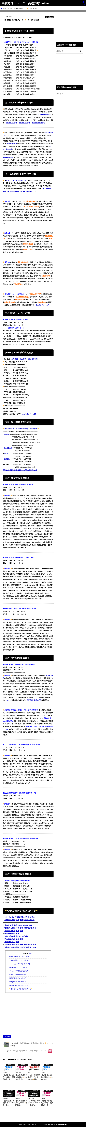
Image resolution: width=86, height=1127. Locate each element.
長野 (6, 931)
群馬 (13, 928)
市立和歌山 (17, 319)
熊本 (17, 944)
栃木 (10, 928)
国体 (29, 917)
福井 (21, 931)
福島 (30, 925)
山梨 (21, 928)
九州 (32, 920)
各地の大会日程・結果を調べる (21, 989)
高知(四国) (20, 557)
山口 (21, 939)
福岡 (6, 944)
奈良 (13, 936)
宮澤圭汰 (7, 459)
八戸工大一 (37, 726)
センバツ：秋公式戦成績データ (16, 180)
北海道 (7, 925)
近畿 (21, 920)
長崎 (13, 944)
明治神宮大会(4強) (38, 123)
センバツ (9, 700)
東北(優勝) (23, 359)
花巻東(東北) (8, 484)
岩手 (15, 925)
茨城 (6, 928)
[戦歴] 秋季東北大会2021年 (18, 982)
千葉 (25, 928)
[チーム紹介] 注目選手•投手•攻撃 (19, 964)
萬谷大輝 (7, 434)
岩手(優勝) (15, 359)
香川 (6, 942)
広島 (10, 939)
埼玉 (17, 928)
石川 (17, 931)
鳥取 (13, 939)
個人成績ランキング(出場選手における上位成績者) (20, 429)
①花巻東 (30, 700)
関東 (10, 920)
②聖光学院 (37, 700)
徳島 (10, 942)
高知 (13, 942)
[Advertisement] (28, 1011)
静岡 (6, 933)
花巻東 (6, 319)
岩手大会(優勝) (10, 123)
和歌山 (18, 936)
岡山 (6, 939)
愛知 (10, 933)
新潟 (10, 931)
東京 (29, 928)
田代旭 (6, 453)
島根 (17, 939)
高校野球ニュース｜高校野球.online (25, 3)
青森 (11, 925)
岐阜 (13, 933)
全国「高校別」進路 (28, 947)
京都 (10, 936)
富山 (13, 931)
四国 (29, 920)
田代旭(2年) (18, 299)
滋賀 (6, 936)
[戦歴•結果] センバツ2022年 (18, 967)
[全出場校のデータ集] (29, 414)
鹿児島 (29, 944)
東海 (17, 920)
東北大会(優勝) (23, 123)
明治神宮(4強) (32, 359)
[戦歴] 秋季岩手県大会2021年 (18, 985)
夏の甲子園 (16, 917)
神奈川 (33, 928)
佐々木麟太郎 (8, 448)
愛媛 (17, 942)
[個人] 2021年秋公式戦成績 (18, 974)
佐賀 (10, 944)
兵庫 (27, 936)
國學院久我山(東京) (10, 608)
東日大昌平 (27, 710)
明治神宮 (23, 917)
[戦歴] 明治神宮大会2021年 (18, 978)
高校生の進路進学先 (12, 947)
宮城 (27, 925)
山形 (23, 925)
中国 (25, 920)
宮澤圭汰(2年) (10, 143)
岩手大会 (8, 1036)
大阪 (23, 936)
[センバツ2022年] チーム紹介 (18, 960)
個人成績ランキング (42, 305)
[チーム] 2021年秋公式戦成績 (18, 971)
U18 (32, 917)
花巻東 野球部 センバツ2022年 (19, 956)
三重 (17, 933)
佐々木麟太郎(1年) (44, 114)
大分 (21, 944)
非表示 (30, 953)
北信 (13, 920)
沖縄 (34, 944)
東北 (6, 920)
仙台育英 (6, 721)
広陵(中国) (21, 484)
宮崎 (25, 944)
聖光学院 (20, 664)
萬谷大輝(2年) (7, 157)
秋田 (19, 925)
